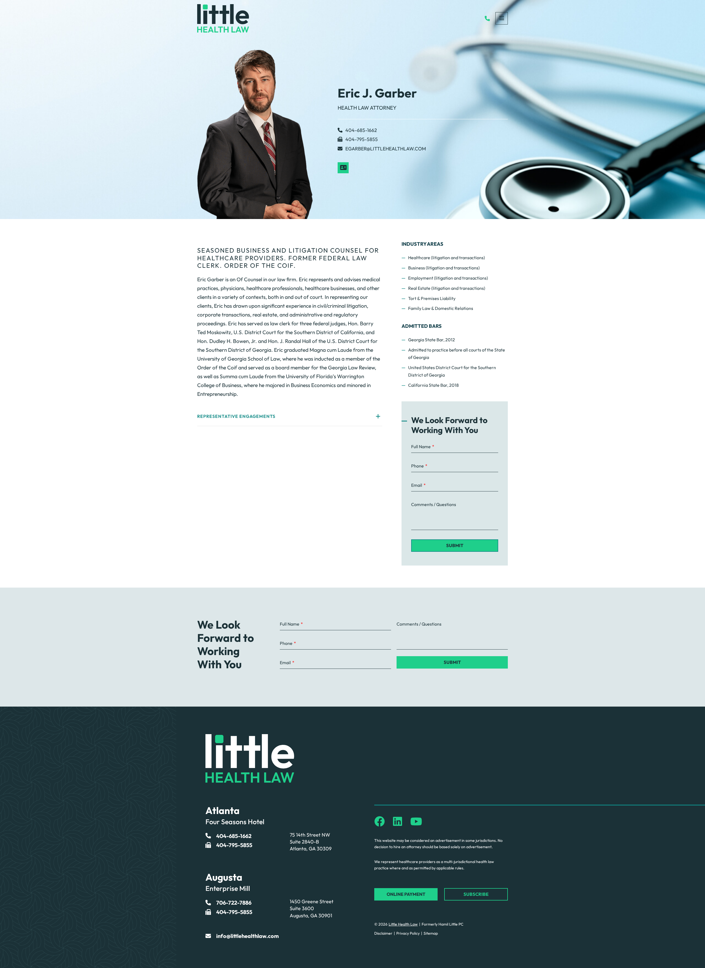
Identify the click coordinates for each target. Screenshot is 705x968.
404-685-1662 (361, 130)
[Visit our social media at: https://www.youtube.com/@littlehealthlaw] (416, 822)
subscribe (476, 894)
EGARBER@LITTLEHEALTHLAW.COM (385, 148)
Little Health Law (403, 924)
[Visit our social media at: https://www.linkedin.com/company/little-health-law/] (397, 822)
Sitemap (431, 933)
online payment (406, 894)
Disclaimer (383, 933)
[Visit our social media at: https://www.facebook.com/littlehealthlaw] (379, 822)
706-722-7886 (233, 902)
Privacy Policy (408, 933)
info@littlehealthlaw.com (247, 935)
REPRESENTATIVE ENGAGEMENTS (236, 416)
